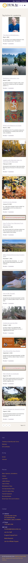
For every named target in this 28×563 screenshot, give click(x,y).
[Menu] (16, 5)
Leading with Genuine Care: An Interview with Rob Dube (12, 161)
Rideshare (4, 444)
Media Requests (8, 538)
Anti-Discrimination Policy (8, 488)
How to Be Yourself (9, 293)
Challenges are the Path (10, 323)
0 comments (11, 43)
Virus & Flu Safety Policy (8, 491)
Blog (14, 1)
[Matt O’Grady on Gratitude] (14, 368)
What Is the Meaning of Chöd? (12, 125)
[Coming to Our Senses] (14, 187)
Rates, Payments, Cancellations (9, 473)
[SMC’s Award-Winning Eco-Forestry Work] (14, 245)
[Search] (12, 5)
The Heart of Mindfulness (11, 35)
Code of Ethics (5, 483)
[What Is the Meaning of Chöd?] (14, 106)
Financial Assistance (7, 493)
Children (4, 476)
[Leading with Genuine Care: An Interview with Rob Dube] (14, 148)
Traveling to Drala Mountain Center (10, 441)
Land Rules (4, 478)
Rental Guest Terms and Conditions (10, 498)
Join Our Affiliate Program (11, 541)
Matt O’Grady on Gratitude (11, 373)
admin (5, 43)
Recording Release (6, 496)
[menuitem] (14, 1)
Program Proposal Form (10, 535)
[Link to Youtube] (25, 5)
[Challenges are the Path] (14, 313)
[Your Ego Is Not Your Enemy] (14, 343)
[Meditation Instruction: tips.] (14, 61)
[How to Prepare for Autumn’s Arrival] (14, 396)
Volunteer (4, 459)
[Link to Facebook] (20, 5)
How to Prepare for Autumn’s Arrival (14, 409)
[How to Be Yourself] (14, 280)
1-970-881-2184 (8, 524)
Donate (4, 456)
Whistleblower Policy (7, 486)
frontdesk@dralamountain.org (12, 529)
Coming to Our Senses (10, 202)
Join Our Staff (8, 532)
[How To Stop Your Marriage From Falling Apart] (14, 217)
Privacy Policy (24, 1)
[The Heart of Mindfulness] (14, 24)
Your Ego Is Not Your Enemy (11, 351)
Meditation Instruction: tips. (11, 78)
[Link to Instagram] (22, 5)
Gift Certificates (6, 446)
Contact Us (18, 1)
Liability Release (6, 481)
